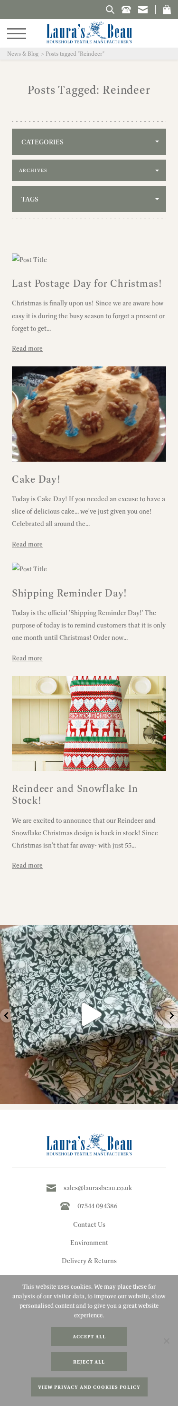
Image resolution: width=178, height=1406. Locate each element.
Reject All (89, 1362)
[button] (167, 9)
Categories (42, 142)
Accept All (89, 1337)
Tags (29, 199)
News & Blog (22, 53)
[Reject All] (166, 1340)
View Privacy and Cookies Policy (89, 1387)
